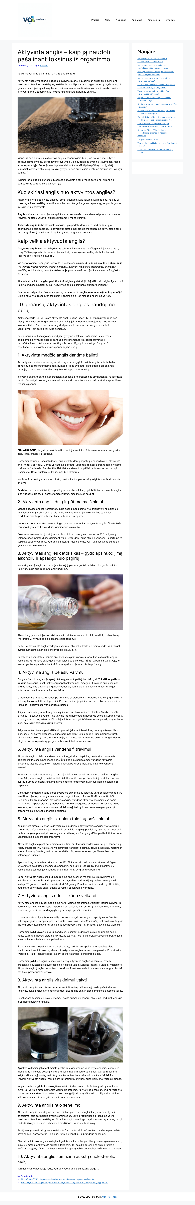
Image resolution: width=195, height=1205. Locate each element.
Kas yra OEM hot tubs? (147, 139)
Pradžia (95, 20)
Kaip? (107, 20)
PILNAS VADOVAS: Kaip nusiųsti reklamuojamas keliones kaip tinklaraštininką (57, 1179)
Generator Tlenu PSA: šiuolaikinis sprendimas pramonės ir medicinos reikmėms (152, 133)
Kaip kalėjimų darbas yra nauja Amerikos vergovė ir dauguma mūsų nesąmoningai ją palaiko (64, 1182)
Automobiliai (154, 20)
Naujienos (121, 20)
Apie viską (137, 20)
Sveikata (170, 20)
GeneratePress (109, 1196)
